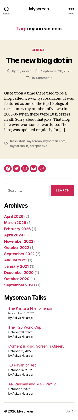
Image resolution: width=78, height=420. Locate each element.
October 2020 (17, 279)
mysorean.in (19, 146)
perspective (38, 146)
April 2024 (13, 235)
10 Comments (42, 78)
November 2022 (18, 241)
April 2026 (13, 216)
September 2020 (19, 285)
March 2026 (15, 222)
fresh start (17, 141)
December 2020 (19, 272)
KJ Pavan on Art (22, 365)
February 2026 (17, 229)
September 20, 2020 (56, 71)
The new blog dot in (39, 60)
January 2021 (16, 266)
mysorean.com (54, 141)
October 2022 (16, 247)
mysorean (24, 71)
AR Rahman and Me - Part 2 (32, 384)
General (39, 50)
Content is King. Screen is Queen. (36, 346)
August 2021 (15, 260)
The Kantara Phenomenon (30, 308)
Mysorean (39, 9)
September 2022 (19, 254)
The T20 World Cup (24, 327)
